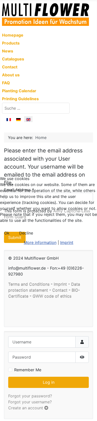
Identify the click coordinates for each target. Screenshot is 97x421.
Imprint (66, 242)
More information (40, 242)
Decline (26, 233)
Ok (6, 233)
